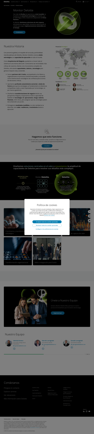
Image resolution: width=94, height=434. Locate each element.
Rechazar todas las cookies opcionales (47, 225)
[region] (47, 217)
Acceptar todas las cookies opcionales (47, 222)
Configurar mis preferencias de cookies (47, 229)
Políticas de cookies (49, 215)
